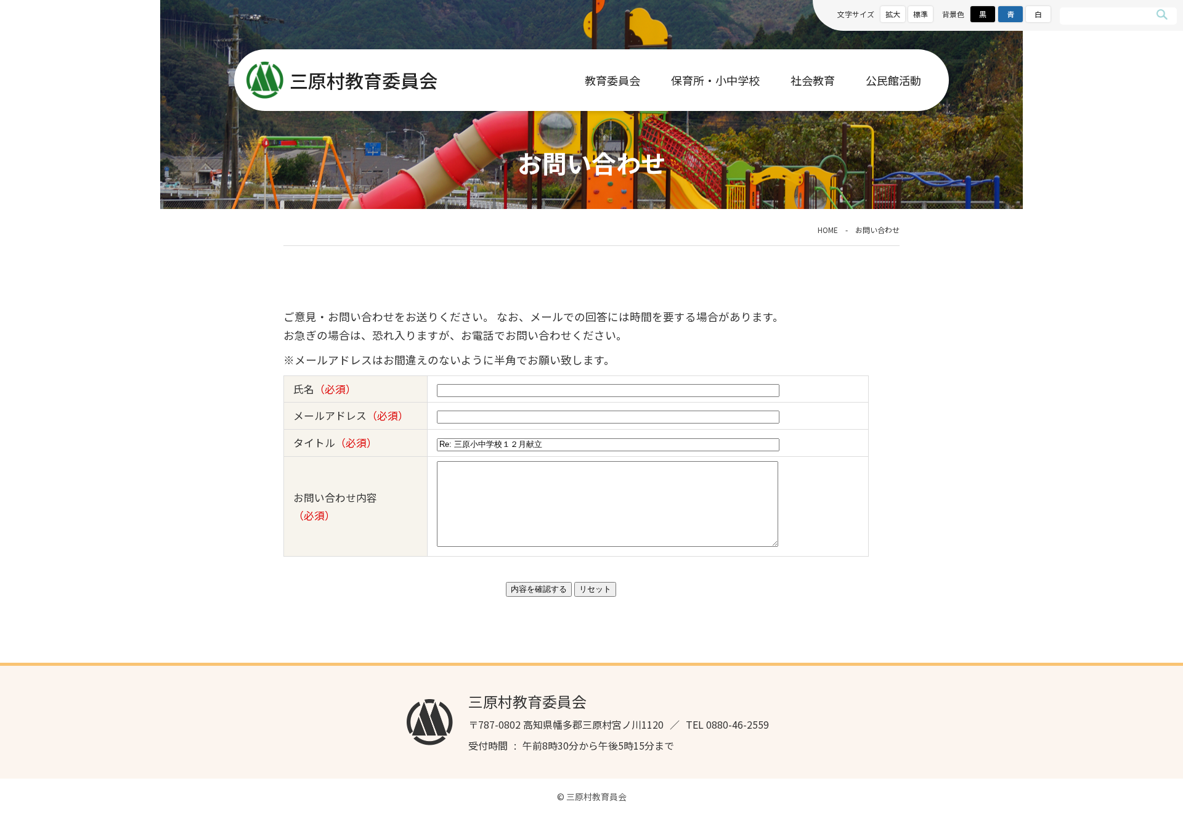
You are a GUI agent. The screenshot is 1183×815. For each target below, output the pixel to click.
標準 (920, 14)
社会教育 (813, 80)
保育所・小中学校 (715, 80)
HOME (828, 229)
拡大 (892, 14)
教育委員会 (612, 80)
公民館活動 (893, 80)
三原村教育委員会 (363, 80)
